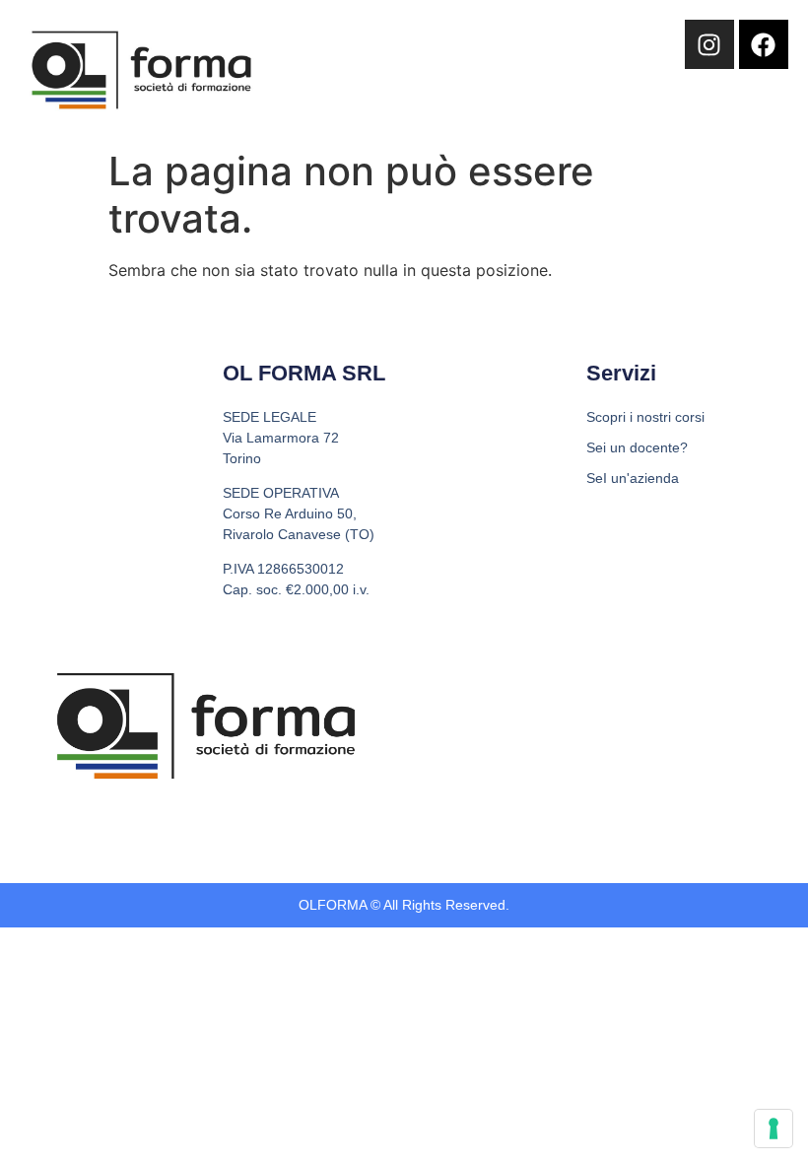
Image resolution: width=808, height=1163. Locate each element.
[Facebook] (763, 44)
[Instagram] (709, 44)
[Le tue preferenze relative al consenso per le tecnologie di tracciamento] (773, 1128)
